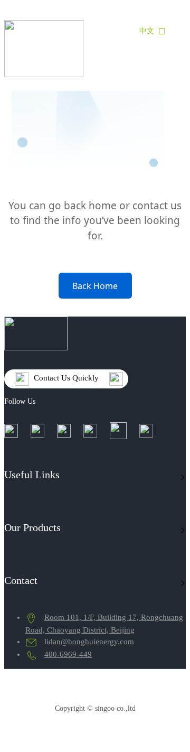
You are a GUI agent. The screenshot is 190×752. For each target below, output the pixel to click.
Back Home (95, 286)
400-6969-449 (68, 654)
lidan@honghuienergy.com (89, 641)
